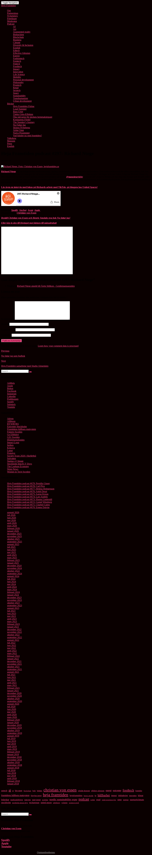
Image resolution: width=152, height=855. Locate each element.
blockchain (27, 791)
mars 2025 (12, 557)
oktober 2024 (13, 571)
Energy (16, 56)
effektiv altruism (97, 791)
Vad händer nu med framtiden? (27, 135)
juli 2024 (11, 579)
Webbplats (6, 335)
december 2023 (14, 597)
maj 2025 (11, 552)
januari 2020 (13, 722)
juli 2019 (11, 738)
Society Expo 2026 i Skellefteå (21, 456)
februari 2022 (13, 656)
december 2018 (14, 757)
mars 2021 (12, 685)
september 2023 (14, 605)
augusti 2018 (13, 767)
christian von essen (60, 789)
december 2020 (14, 693)
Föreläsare (12, 18)
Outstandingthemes (46, 852)
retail (98, 799)
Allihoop (11, 421)
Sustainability (19, 95)
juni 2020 (11, 709)
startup (126, 800)
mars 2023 (12, 621)
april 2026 (12, 523)
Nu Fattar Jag (19, 125)
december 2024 (14, 565)
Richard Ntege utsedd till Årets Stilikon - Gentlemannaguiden (46, 286)
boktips (39, 791)
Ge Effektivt (13, 434)
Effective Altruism (21, 53)
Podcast (10, 24)
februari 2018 (13, 781)
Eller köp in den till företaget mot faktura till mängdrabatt (29, 223)
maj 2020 (11, 712)
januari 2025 (13, 563)
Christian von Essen (26, 213)
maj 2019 (11, 744)
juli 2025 (11, 547)
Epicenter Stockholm (17, 426)
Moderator (12, 21)
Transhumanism (20, 98)
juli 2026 (11, 515)
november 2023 (14, 600)
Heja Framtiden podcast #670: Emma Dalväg (28, 507)
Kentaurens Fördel (21, 119)
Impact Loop (13, 442)
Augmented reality (21, 32)
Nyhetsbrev (12, 16)
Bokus (10, 388)
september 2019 (14, 733)
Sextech (16, 90)
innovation (133, 796)
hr (95, 796)
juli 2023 (11, 611)
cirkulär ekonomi (84, 791)
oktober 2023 (13, 603)
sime (119, 799)
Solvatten (11, 458)
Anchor (23, 210)
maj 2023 (11, 616)
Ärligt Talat (18, 130)
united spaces (46, 802)
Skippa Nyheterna (21, 127)
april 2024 (12, 587)
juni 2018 (11, 773)
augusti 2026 (13, 512)
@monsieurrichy (74, 177)
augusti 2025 (13, 544)
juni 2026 (11, 517)
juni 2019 (11, 741)
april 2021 (12, 682)
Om (9, 10)
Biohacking (18, 34)
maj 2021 (11, 680)
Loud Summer (20, 109)
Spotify (14, 210)
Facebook (11, 391)
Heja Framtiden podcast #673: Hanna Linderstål (29, 499)
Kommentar (7, 319)
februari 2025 (13, 560)
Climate (16, 42)
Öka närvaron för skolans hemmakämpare (32, 117)
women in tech (74, 803)
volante (64, 803)
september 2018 (14, 765)
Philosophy (18, 82)
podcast (84, 799)
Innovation (18, 71)
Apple (37, 210)
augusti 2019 (13, 736)
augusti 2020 (13, 704)
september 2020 (14, 701)
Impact (16, 69)
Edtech (16, 50)
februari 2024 (13, 592)
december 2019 (14, 725)
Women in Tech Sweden (18, 472)
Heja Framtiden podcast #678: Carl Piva (26, 486)
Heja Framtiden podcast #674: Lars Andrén (27, 496)
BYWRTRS (13, 424)
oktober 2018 (13, 762)
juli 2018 (11, 770)
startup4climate (137, 799)
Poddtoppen (12, 399)
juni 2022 (11, 645)
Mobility (17, 77)
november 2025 (14, 536)
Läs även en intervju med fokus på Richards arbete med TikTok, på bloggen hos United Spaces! (49, 187)
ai (10, 790)
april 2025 (12, 555)
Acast (30, 210)
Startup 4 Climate (15, 461)
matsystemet (36, 800)
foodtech (128, 790)
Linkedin (11, 396)
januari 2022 (13, 658)
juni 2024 (11, 581)
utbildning (56, 803)
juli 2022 (11, 642)
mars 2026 (12, 525)
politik (92, 800)
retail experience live (109, 800)
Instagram (11, 393)
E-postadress (8, 329)
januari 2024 (13, 595)
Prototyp (11, 453)
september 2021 (14, 669)
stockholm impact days (20, 803)
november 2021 (14, 664)
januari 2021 (13, 690)
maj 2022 (11, 648)
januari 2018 (13, 783)
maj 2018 (11, 775)
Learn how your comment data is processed (58, 346)
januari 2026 (13, 531)
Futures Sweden (14, 432)
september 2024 (14, 573)
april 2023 (12, 619)
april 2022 (12, 650)
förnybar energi (36, 796)
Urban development (22, 101)
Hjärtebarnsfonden (15, 440)
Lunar (10, 450)
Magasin (11, 141)
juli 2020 (11, 706)
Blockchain (18, 37)
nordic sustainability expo (63, 799)
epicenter (117, 790)
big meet (18, 791)
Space (16, 93)
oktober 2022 (13, 634)
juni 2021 (11, 677)
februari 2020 (13, 720)
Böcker (10, 103)
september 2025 (14, 541)
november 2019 (14, 728)
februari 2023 (13, 624)
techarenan (34, 802)
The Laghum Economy (18, 466)
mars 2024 (12, 589)
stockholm (6, 802)
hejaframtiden (76, 795)
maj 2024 (11, 584)
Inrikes (10, 445)
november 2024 (14, 568)
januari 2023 (13, 627)
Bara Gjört (18, 111)
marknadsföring (16, 800)
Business (17, 40)
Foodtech (17, 66)
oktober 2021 (13, 666)
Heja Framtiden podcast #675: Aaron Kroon (27, 494)
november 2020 (14, 696)
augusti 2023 (13, 608)
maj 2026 (11, 520)
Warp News (12, 469)
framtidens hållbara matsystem (15, 795)
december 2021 (14, 661)
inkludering (123, 795)
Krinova (11, 448)
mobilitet (45, 800)
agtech (4, 790)
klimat (140, 795)
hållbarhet (104, 795)
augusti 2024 (13, 576)
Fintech (16, 64)
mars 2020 (12, 717)
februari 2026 (13, 528)
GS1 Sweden (13, 437)
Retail (16, 87)
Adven (10, 418)
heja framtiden (55, 794)
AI (14, 26)
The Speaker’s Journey (24, 122)
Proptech (17, 85)
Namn (5, 324)
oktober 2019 (13, 730)
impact (114, 795)
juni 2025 (11, 549)
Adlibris (11, 383)
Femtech (17, 61)
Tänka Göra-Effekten (23, 114)
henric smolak (88, 795)
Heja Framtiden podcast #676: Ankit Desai (27, 491)
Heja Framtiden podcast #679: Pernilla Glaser (28, 483)
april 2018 (12, 778)
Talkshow (11, 138)
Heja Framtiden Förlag (23, 106)
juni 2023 (11, 613)
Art (14, 29)
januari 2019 (13, 754)
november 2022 (14, 632)
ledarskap (5, 800)
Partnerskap (12, 13)
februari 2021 (13, 688)
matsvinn (27, 800)
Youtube (11, 407)
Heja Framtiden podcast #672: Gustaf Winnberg (29, 502)
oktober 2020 (13, 698)
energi (108, 790)
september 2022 (14, 637)
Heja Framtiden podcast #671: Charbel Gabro (28, 504)
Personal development (23, 79)
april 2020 (12, 714)
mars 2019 (12, 749)
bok (34, 791)
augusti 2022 (13, 640)
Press (9, 143)
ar (13, 791)
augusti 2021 (13, 672)
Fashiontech (18, 58)
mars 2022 (12, 653)
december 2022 (14, 629)
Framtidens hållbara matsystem (21, 429)
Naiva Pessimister (21, 133)
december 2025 (14, 533)
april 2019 (12, 746)
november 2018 (14, 760)
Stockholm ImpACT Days (19, 464)
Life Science (19, 74)
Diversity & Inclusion (23, 45)
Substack (11, 404)
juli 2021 (11, 674)
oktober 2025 (13, 539)
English (16, 48)
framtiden (138, 791)
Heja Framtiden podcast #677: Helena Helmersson (30, 488)
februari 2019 (13, 752)
